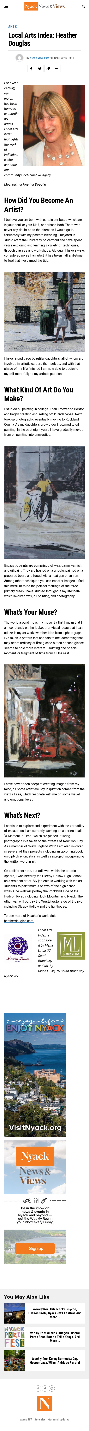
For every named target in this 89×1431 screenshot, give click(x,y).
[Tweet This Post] (39, 68)
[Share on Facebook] (31, 68)
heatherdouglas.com (19, 921)
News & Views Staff (39, 57)
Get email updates (58, 1419)
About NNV (26, 1419)
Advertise (40, 1419)
